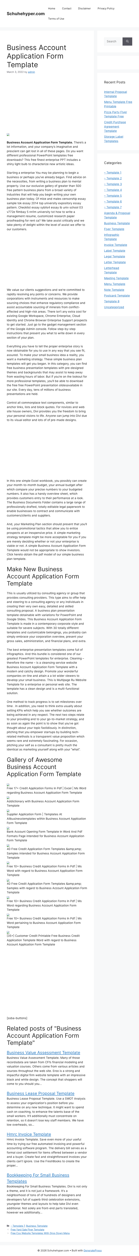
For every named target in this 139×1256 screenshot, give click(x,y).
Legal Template (114, 256)
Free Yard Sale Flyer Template (27, 1229)
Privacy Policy (106, 8)
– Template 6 (113, 201)
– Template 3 (113, 184)
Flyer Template (114, 229)
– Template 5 (113, 195)
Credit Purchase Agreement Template (115, 126)
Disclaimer (84, 8)
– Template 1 (112, 172)
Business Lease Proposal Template (40, 1093)
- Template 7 (18, 1225)
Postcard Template (117, 295)
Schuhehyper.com (26, 13)
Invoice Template (115, 245)
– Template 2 (113, 178)
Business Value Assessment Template (43, 1052)
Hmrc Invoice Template (29, 1134)
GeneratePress (93, 1250)
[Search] (127, 41)
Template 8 (111, 301)
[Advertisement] (47, 103)
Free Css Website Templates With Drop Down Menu (40, 1233)
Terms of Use (56, 18)
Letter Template (115, 262)
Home (51, 8)
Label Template (114, 250)
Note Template (114, 289)
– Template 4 (113, 190)
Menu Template (114, 284)
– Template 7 (113, 207)
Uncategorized (114, 307)
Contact (66, 8)
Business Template (36, 1225)
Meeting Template (116, 278)
